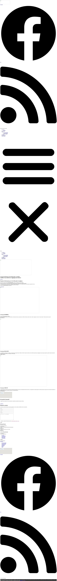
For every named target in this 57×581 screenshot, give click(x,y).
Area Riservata (4, 135)
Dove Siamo (3, 131)
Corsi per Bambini (5, 132)
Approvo (21, 580)
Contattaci (3, 134)
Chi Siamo (3, 129)
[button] (28, 194)
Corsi (2, 254)
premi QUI (1, 441)
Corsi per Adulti (5, 256)
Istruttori (4, 130)
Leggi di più (23, 580)
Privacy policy (3, 258)
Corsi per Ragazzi (5, 133)
